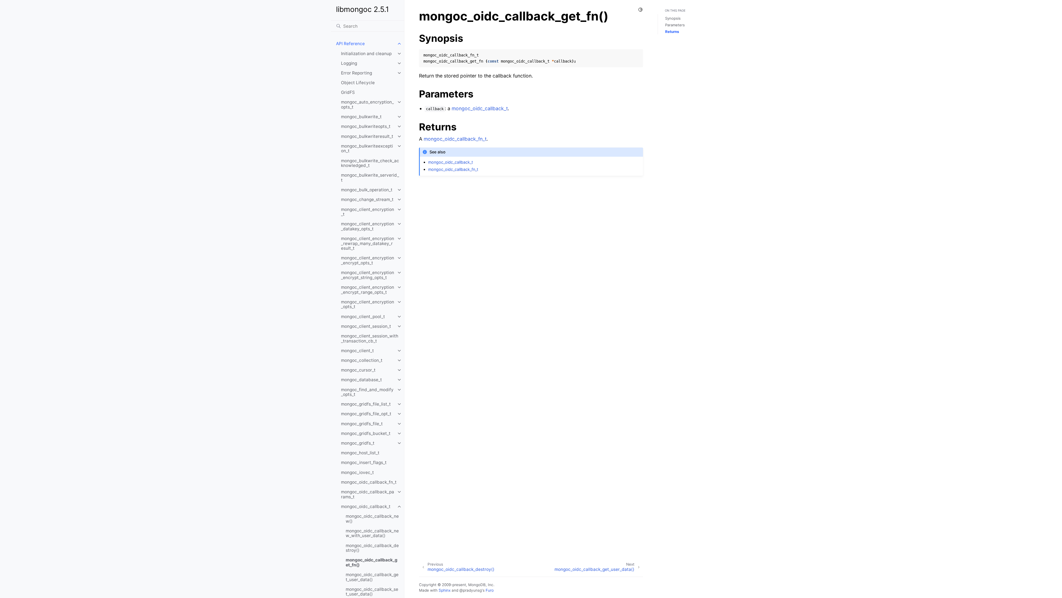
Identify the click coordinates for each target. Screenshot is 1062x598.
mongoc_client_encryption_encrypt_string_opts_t (367, 275)
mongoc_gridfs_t (357, 443)
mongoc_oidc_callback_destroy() (372, 548)
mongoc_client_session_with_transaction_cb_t (369, 338)
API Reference (350, 43)
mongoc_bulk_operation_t (366, 189)
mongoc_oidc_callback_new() (372, 519)
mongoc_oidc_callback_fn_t (369, 482)
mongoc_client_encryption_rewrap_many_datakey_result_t (367, 243)
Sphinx (445, 590)
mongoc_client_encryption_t (367, 212)
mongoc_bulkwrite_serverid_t (370, 177)
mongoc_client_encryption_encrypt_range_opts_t (367, 290)
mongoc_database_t (361, 379)
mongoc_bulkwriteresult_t (367, 136)
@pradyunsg (470, 590)
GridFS (348, 92)
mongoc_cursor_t (358, 370)
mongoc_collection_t (361, 360)
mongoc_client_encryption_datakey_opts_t (367, 226)
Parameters (675, 25)
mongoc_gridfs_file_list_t (366, 404)
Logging (349, 63)
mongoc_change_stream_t (367, 199)
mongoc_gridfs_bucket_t (366, 433)
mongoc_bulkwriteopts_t (366, 126)
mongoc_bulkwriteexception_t (367, 148)
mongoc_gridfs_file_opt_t (366, 413)
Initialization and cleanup (366, 53)
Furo (490, 590)
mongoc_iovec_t (357, 472)
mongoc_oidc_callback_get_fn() (371, 562)
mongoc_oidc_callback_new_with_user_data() (372, 533)
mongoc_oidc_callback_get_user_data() (372, 577)
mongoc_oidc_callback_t (366, 506)
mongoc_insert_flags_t (364, 462)
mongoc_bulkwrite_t (361, 116)
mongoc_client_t (357, 350)
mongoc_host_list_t (360, 452)
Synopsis (673, 18)
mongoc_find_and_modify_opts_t (367, 392)
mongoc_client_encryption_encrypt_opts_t (367, 260)
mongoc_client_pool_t (363, 316)
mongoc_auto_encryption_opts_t (367, 104)
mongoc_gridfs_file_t (362, 423)
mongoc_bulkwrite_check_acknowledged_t (370, 163)
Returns (672, 31)
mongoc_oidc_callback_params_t (367, 494)
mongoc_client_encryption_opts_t (367, 304)
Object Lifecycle (358, 82)
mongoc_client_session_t (366, 326)
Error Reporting (356, 73)
